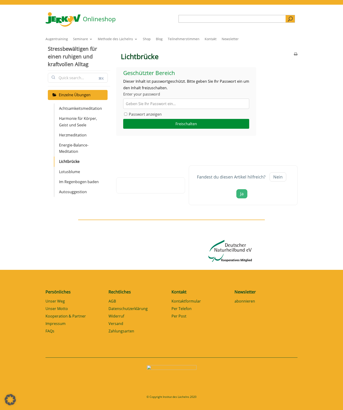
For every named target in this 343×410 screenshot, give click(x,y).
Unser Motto (57, 309)
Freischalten (186, 123)
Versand (115, 324)
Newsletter (230, 39)
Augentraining (57, 39)
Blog (159, 39)
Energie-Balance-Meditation (73, 148)
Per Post (179, 316)
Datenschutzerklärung (128, 309)
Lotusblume (69, 171)
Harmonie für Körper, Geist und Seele (78, 121)
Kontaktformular (186, 301)
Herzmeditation (73, 135)
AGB (112, 301)
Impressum (56, 324)
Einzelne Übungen (75, 94)
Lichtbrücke (69, 161)
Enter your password (141, 94)
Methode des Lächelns (115, 39)
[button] (10, 399)
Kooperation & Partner (66, 316)
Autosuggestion (73, 191)
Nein (278, 177)
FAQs (50, 331)
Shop (147, 39)
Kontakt (211, 39)
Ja (242, 193)
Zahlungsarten (121, 331)
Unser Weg (55, 301)
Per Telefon (182, 309)
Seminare (80, 39)
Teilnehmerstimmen (184, 39)
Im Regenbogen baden (79, 181)
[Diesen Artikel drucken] (296, 54)
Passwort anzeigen (145, 114)
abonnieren (244, 301)
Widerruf (116, 316)
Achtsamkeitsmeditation (80, 108)
